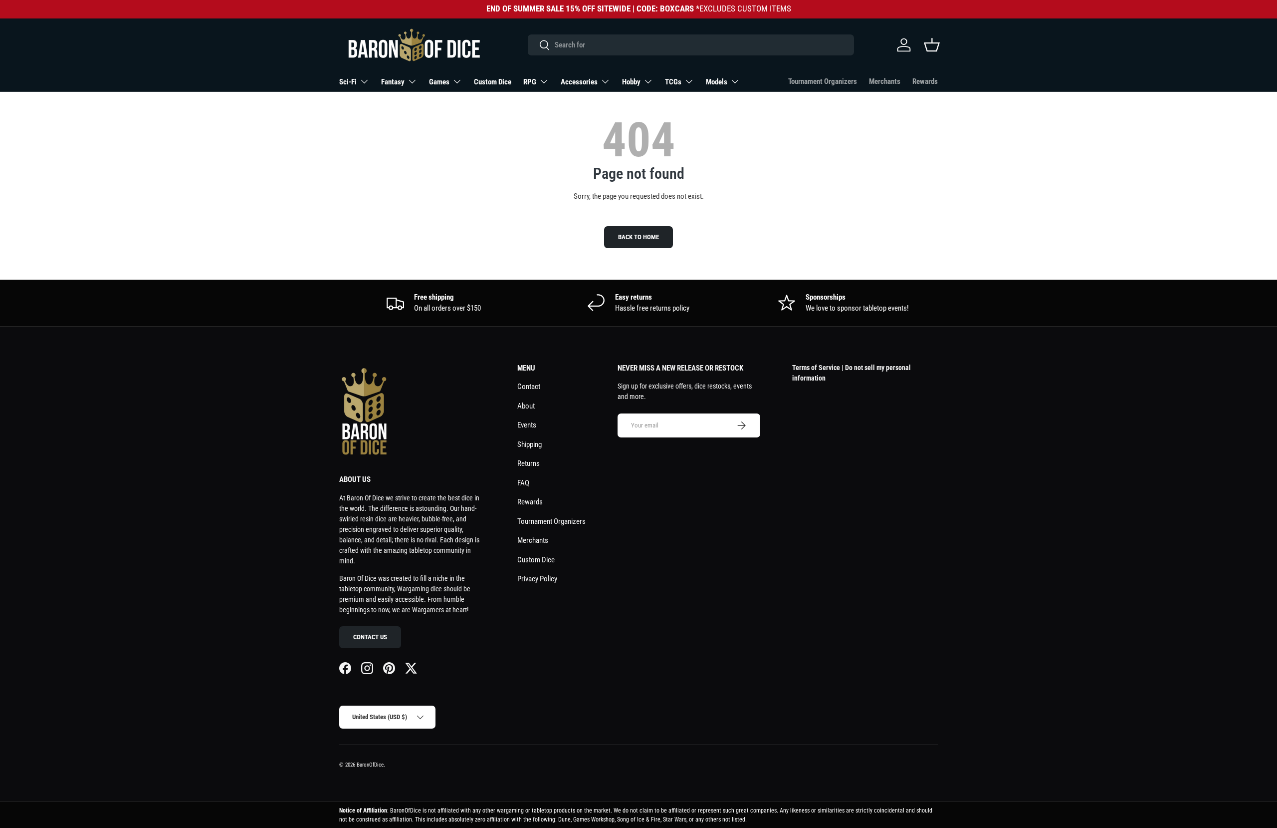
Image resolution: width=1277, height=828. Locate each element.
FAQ (523, 482)
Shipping (529, 444)
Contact (528, 386)
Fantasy (393, 81)
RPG (529, 81)
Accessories (579, 81)
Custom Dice (492, 81)
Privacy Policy (537, 578)
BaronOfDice (370, 765)
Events (526, 424)
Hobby (631, 81)
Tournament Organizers (822, 81)
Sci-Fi (348, 81)
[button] (932, 45)
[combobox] (690, 44)
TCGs (673, 81)
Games (439, 81)
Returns (528, 463)
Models (716, 81)
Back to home (638, 237)
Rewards (925, 81)
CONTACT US (370, 637)
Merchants (884, 81)
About (526, 406)
